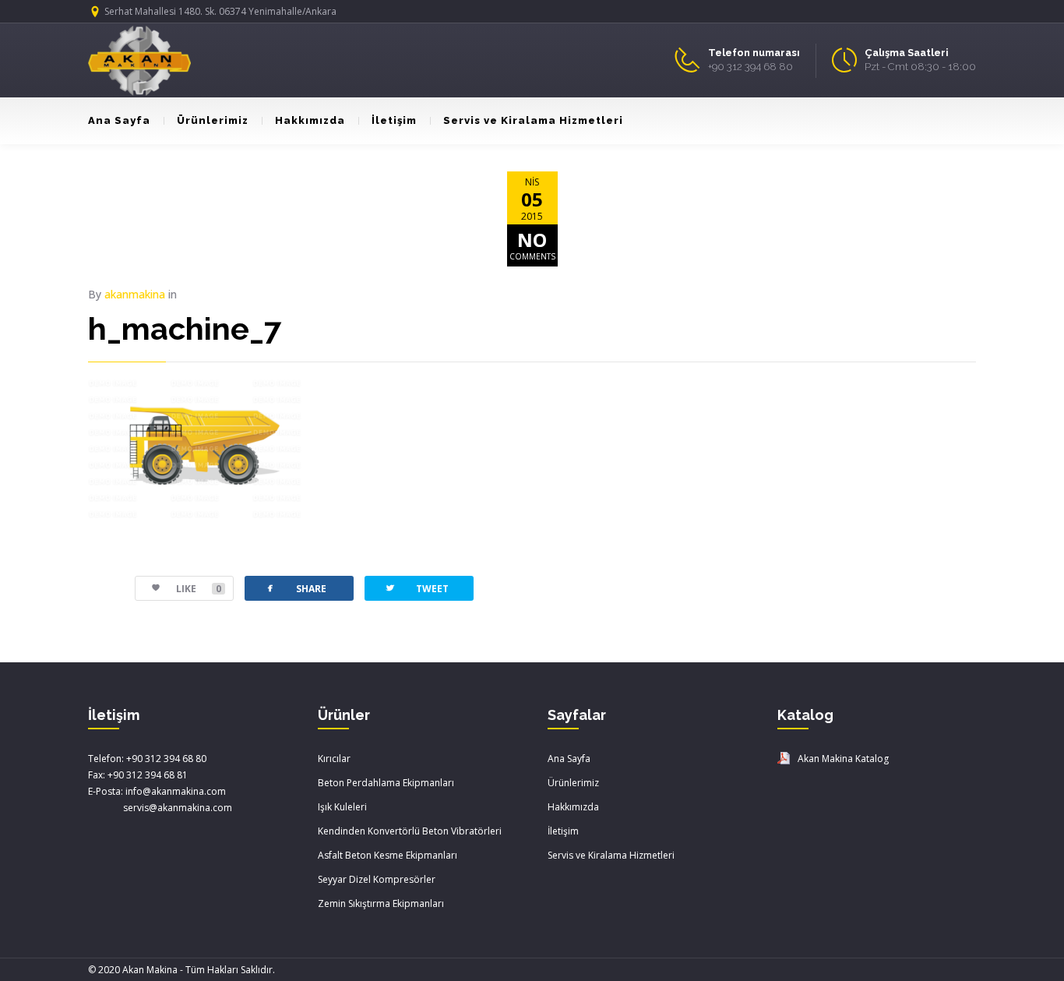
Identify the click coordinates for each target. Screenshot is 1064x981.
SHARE (295, 588)
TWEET (416, 588)
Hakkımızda (310, 120)
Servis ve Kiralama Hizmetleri (533, 120)
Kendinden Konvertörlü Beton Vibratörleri (410, 831)
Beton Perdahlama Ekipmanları (386, 782)
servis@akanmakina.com (160, 807)
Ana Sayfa (119, 120)
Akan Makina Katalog (843, 758)
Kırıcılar (334, 758)
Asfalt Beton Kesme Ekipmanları (387, 855)
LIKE (198, 588)
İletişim (394, 120)
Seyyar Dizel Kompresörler (376, 879)
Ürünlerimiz (212, 120)
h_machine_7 (184, 328)
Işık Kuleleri (342, 806)
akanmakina (134, 294)
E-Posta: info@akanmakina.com (157, 791)
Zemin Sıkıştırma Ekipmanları (381, 903)
